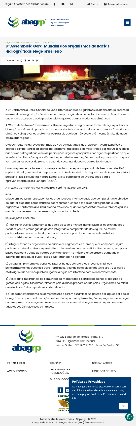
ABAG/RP (55, 363)
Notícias (49, 42)
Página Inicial (12, 42)
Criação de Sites (41, 422)
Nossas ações (102, 363)
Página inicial (16, 363)
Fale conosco (59, 379)
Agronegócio (17, 371)
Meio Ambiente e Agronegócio (60, 371)
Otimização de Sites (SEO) (69, 422)
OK (123, 406)
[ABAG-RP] (39, 22)
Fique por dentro (32, 42)
